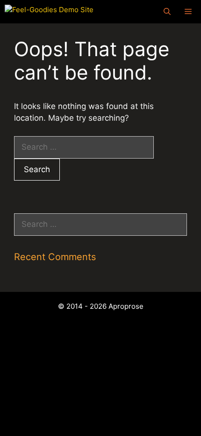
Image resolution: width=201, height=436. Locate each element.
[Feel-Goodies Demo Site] (49, 11)
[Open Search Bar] (167, 11)
